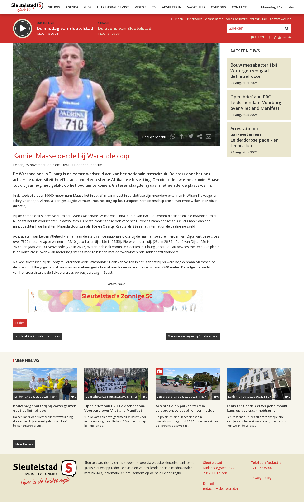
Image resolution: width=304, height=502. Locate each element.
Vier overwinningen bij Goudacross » (192, 336)
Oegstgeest (214, 19)
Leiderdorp (194, 19)
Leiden (178, 19)
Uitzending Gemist (113, 7)
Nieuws (54, 7)
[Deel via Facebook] (182, 137)
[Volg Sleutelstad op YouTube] (279, 37)
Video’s (141, 7)
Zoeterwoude (280, 19)
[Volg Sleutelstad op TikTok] (274, 37)
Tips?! (259, 37)
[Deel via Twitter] (191, 137)
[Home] (27, 6)
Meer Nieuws (24, 444)
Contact (239, 7)
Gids (87, 7)
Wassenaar (258, 19)
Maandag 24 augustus (277, 7)
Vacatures (196, 7)
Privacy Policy (261, 477)
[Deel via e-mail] (208, 137)
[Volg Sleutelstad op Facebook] (269, 37)
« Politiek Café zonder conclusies (37, 336)
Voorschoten (237, 19)
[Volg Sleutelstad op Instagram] (284, 37)
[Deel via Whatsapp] (173, 137)
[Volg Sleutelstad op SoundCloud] (289, 37)
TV (154, 7)
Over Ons (218, 7)
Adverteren (171, 7)
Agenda (72, 7)
